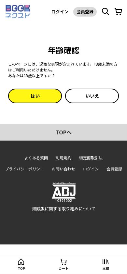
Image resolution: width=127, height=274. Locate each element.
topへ (63, 132)
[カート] (118, 12)
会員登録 (85, 11)
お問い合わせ (63, 169)
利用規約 (63, 158)
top (21, 268)
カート (63, 268)
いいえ (92, 96)
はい (35, 96)
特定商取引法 (91, 158)
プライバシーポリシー (24, 169)
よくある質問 (36, 158)
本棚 (106, 268)
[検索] (105, 12)
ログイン (59, 11)
